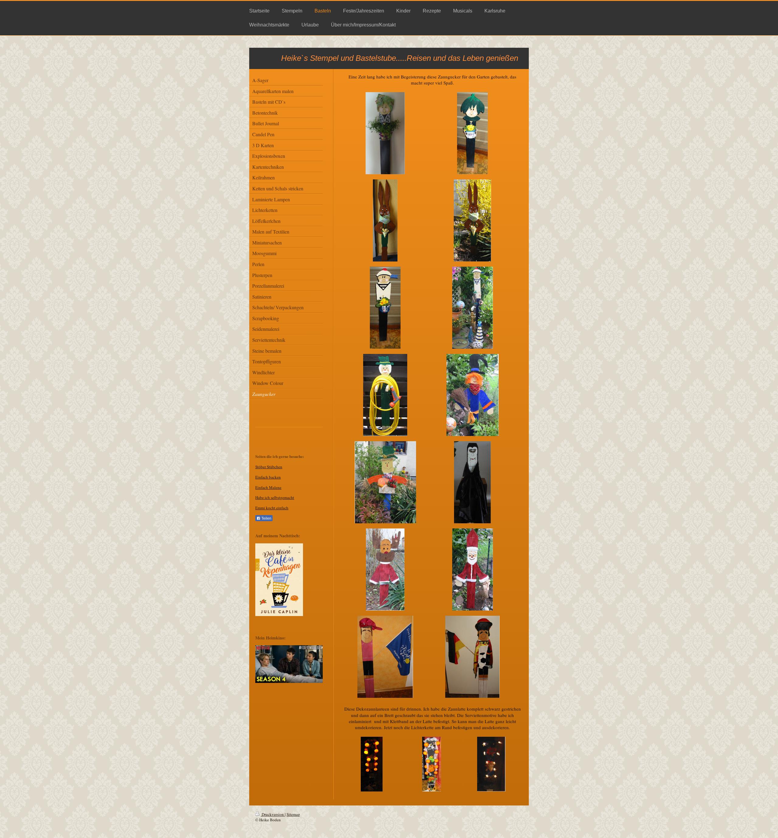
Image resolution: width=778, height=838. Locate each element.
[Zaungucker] (385, 133)
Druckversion (273, 814)
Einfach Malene (268, 487)
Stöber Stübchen (268, 466)
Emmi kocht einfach (271, 508)
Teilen (265, 518)
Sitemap (293, 814)
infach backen (269, 477)
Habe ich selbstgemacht (274, 497)
